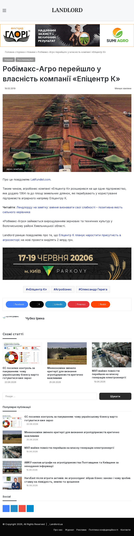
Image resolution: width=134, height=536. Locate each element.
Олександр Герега (93, 289)
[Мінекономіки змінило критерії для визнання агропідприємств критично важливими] (67, 353)
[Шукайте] (129, 12)
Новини (31, 52)
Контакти (126, 529)
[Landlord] (67, 10)
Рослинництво (25, 59)
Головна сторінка (14, 52)
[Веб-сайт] (27, 324)
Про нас (58, 529)
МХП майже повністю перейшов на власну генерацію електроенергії (109, 374)
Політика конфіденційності (103, 529)
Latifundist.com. (41, 179)
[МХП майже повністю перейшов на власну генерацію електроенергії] (111, 354)
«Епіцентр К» (37, 289)
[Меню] (4, 12)
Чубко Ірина (34, 318)
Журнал (69, 529)
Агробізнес (63, 289)
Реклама (81, 529)
